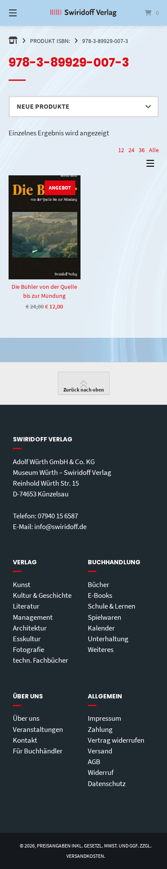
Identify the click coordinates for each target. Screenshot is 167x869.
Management (33, 617)
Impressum (104, 718)
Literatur (26, 606)
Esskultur (27, 638)
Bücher (98, 584)
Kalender (101, 628)
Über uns (26, 718)
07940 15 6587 (58, 515)
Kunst (21, 584)
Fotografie (28, 649)
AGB (94, 761)
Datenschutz (106, 783)
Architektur (30, 628)
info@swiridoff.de (60, 526)
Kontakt (25, 740)
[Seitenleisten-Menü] (152, 165)
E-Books (100, 595)
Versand (100, 751)
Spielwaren (104, 617)
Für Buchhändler (38, 751)
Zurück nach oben (83, 389)
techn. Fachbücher (40, 660)
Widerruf (100, 772)
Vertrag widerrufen (116, 740)
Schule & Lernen (111, 606)
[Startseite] (83, 12)
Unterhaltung (108, 638)
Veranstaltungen (38, 729)
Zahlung (100, 729)
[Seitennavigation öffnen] (24, 13)
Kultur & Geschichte (42, 595)
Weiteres (100, 649)
